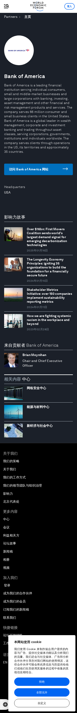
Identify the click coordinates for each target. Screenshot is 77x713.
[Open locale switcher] (5, 704)
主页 (27, 17)
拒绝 (42, 681)
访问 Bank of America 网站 (28, 169)
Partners (10, 17)
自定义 (42, 703)
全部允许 (41, 692)
